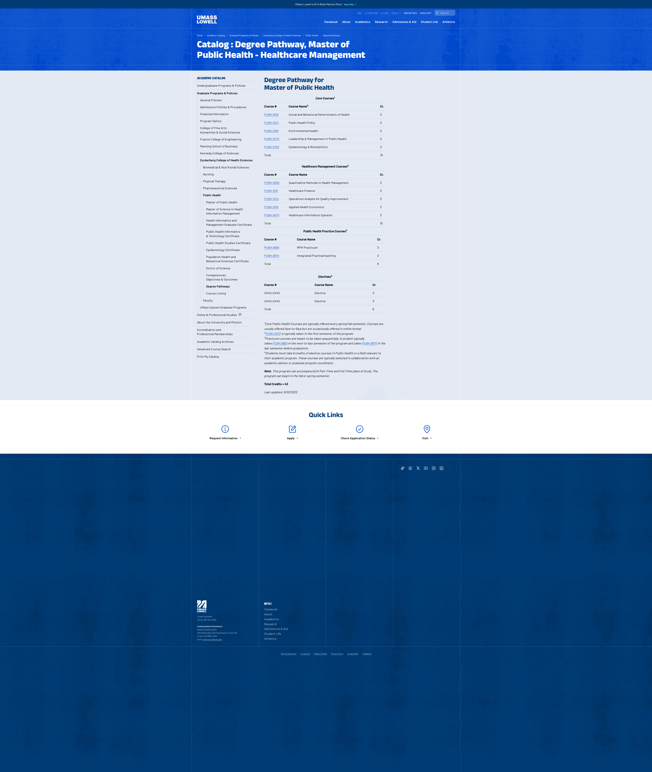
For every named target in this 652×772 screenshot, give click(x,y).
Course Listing (216, 293)
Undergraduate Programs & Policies (221, 85)
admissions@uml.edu (212, 639)
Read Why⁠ (349, 4)
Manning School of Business (219, 146)
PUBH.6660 (271, 247)
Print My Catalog (208, 356)
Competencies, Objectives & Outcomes (222, 277)
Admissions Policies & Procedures (223, 107)
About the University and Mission (219, 322)
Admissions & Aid (404, 22)
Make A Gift (426, 13)
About (346, 22)
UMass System (320, 653)
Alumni (384, 13)
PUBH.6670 (271, 255)
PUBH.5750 (271, 147)
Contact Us (305, 653)
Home (200, 35)
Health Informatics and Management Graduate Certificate (229, 222)
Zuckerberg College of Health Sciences (282, 35)
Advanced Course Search (214, 349)
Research (381, 22)
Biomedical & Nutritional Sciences (226, 167)
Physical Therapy (214, 181)
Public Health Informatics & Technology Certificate (223, 234)
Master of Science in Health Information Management (224, 211)
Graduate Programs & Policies (244, 35)
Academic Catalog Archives (215, 341)
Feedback (367, 653)
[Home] (207, 19)
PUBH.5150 (271, 207)
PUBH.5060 (271, 183)
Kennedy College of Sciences (219, 153)
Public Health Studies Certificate (228, 243)
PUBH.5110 (271, 190)
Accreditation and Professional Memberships (215, 332)
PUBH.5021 (271, 122)
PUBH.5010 (271, 114)
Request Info (410, 13)
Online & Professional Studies (217, 315)
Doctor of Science (218, 268)
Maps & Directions (288, 653)
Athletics (448, 22)
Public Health (311, 35)
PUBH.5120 (271, 199)
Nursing (208, 174)
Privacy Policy (337, 653)
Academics (362, 22)
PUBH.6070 (271, 215)
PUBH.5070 (271, 139)
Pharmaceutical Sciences (220, 188)
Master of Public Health (221, 202)
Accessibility (353, 653)
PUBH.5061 (271, 131)
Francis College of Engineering (220, 139)
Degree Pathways (331, 35)
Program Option (210, 121)
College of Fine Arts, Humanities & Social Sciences (220, 130)
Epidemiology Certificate (223, 250)
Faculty (208, 300)
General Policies (211, 100)
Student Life (429, 22)
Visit (359, 13)
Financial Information (214, 114)
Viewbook (331, 22)
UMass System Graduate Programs (223, 307)
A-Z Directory (371, 13)
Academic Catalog (216, 35)
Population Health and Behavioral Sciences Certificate (227, 259)
